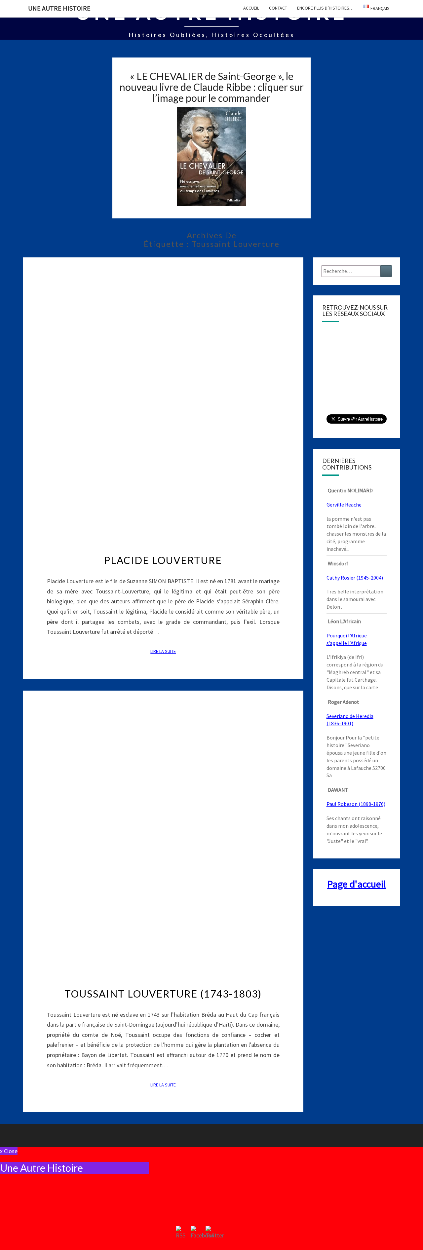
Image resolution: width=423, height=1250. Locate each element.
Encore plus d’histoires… (325, 8)
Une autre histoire (59, 8)
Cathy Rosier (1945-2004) (355, 577)
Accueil (251, 8)
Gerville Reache (344, 504)
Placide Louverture (163, 560)
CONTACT (278, 8)
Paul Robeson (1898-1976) (356, 804)
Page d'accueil (356, 884)
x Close (9, 1151)
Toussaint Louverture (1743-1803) (163, 994)
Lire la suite (165, 651)
